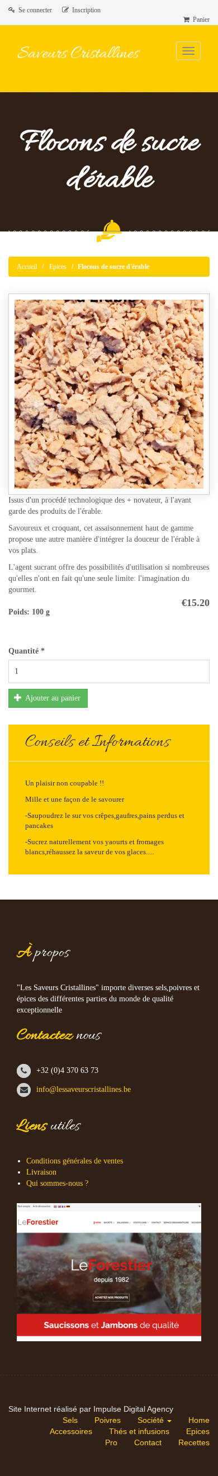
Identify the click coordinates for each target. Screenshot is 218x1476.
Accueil (27, 267)
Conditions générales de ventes (74, 1161)
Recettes (194, 1442)
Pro (111, 1442)
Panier (199, 19)
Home (199, 1420)
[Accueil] (93, 62)
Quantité (26, 651)
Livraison (41, 1172)
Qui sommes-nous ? (57, 1183)
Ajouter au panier (51, 698)
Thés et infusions (139, 1431)
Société (152, 1420)
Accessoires (71, 1431)
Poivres (107, 1420)
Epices (58, 267)
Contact (148, 1442)
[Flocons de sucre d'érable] (109, 394)
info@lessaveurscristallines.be (83, 1089)
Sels (70, 1420)
